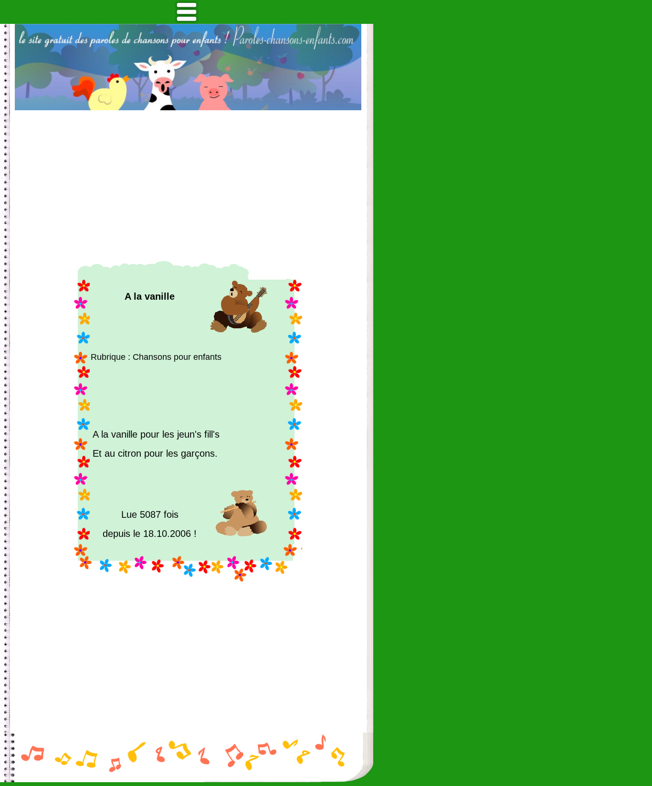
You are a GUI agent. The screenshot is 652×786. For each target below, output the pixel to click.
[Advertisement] (188, 185)
